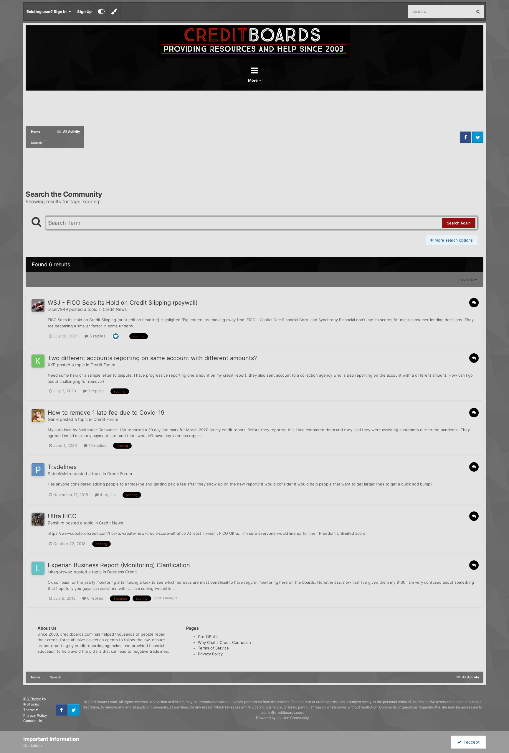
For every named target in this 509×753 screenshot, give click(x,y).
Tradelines (62, 466)
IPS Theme (32, 699)
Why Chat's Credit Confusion (224, 642)
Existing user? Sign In (47, 11)
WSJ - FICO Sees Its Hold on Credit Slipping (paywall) (123, 302)
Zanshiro (56, 522)
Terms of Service (213, 648)
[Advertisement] (271, 137)
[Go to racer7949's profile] (38, 305)
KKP (52, 364)
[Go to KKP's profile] (38, 361)
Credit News (115, 309)
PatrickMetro (60, 473)
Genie (53, 419)
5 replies (96, 336)
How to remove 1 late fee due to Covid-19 (106, 412)
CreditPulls (208, 636)
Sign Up (84, 11)
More (253, 80)
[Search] (478, 11)
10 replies (96, 445)
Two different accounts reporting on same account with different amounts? (152, 358)
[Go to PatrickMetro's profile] (38, 469)
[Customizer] (101, 11)
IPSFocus (31, 704)
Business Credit (122, 571)
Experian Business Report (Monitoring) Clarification (119, 565)
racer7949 (58, 309)
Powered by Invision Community (282, 718)
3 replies (95, 390)
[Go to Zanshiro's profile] (38, 519)
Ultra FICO (62, 516)
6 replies (94, 598)
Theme (29, 710)
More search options (453, 240)
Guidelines (33, 745)
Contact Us (32, 720)
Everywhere (454, 11)
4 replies (107, 494)
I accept (470, 741)
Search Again (459, 223)
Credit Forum (102, 364)
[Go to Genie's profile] (38, 415)
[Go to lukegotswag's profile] (38, 568)
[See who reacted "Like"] (115, 335)
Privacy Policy (210, 654)
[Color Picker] (114, 11)
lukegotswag (60, 571)
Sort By (468, 279)
